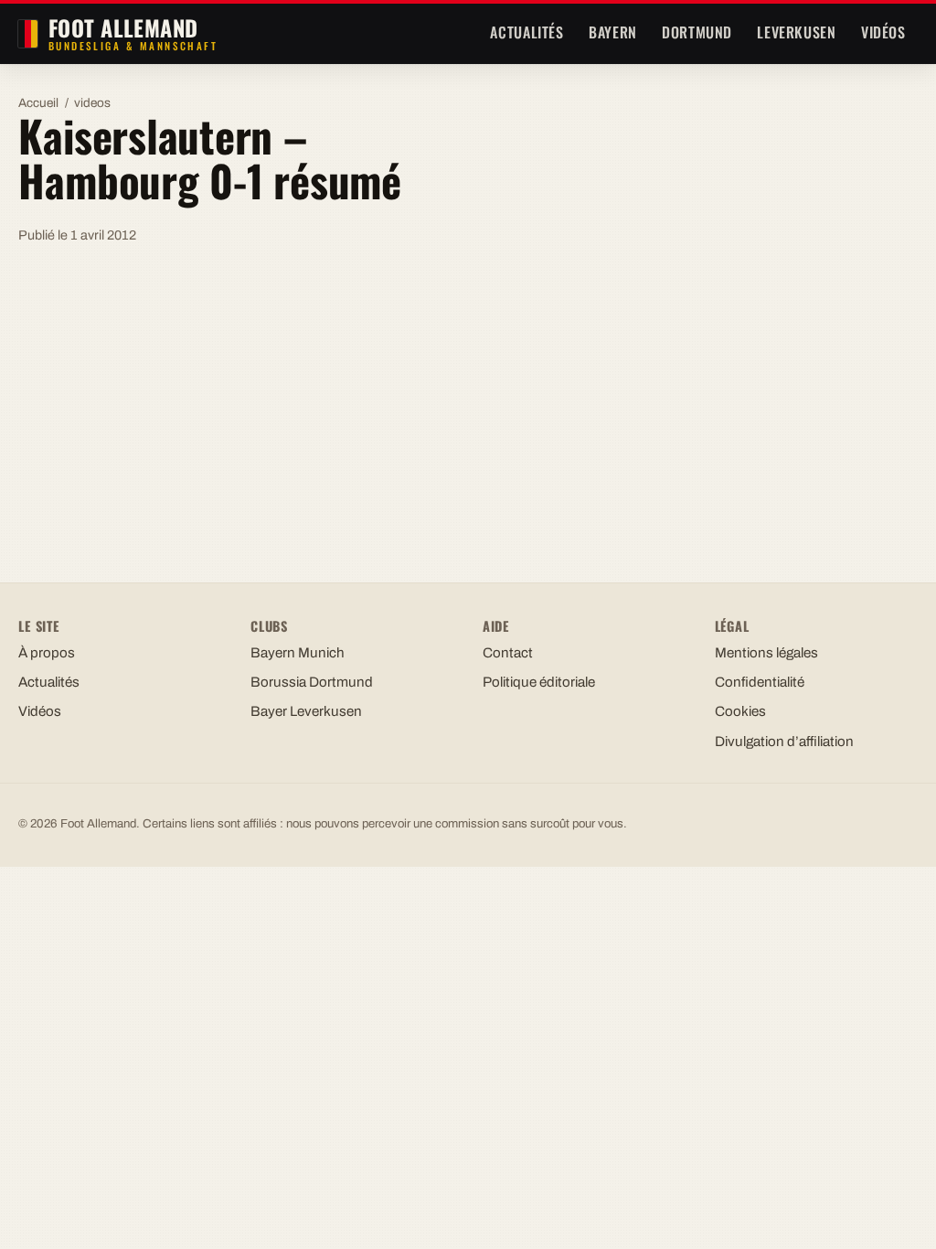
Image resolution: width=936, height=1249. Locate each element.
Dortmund (697, 32)
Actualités (526, 32)
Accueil (38, 103)
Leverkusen (796, 32)
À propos (46, 653)
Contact (508, 653)
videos (92, 103)
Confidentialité (759, 682)
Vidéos (883, 32)
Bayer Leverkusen (306, 711)
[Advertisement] (467, 396)
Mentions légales (766, 653)
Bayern (613, 32)
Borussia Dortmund (311, 682)
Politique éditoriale (539, 682)
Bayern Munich (297, 653)
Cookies (740, 711)
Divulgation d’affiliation (784, 741)
